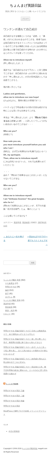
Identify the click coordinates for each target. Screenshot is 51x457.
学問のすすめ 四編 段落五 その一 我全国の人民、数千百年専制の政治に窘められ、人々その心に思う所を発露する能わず (25, 370)
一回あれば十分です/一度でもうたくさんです (37, 240)
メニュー (25, 18)
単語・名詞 (9, 310)
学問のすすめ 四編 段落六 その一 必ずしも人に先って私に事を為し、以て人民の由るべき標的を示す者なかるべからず (25, 350)
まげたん (8, 297)
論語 (7, 290)
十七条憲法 (9, 283)
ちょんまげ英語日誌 (25, 5)
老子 (7, 294)
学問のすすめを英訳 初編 (13, 401)
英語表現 (26, 222)
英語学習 (17, 222)
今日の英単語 (14, 431)
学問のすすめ (10, 287)
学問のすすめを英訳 (11, 406)
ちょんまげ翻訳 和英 (12, 280)
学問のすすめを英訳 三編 (13, 391)
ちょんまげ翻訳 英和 (12, 300)
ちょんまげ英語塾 (12, 384)
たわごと (7, 314)
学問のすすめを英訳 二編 (13, 396)
